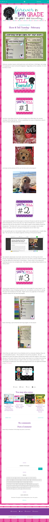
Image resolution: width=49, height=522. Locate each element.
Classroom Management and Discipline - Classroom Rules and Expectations (8, 408)
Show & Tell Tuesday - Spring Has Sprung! (19, 406)
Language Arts (10, 486)
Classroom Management (24, 25)
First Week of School (11, 484)
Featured (30, 482)
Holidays (25, 484)
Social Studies (18, 488)
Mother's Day (27, 486)
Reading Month (10, 488)
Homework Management (33, 484)
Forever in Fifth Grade (21, 516)
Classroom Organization (12, 482)
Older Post (41, 417)
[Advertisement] (24, 451)
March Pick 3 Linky (29, 405)
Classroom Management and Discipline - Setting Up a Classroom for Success (40, 408)
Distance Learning (23, 482)
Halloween (19, 484)
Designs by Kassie (37, 516)
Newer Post (8, 417)
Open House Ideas (35, 486)
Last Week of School (19, 486)
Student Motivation (26, 488)
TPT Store (8, 363)
